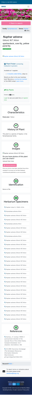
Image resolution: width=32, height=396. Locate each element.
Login (5, 98)
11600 (10, 364)
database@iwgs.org (12, 373)
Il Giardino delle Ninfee (14, 74)
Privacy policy (25, 389)
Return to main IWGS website (9, 2)
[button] (10, 384)
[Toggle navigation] (28, 6)
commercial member (20, 79)
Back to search (16, 23)
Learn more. (20, 81)
